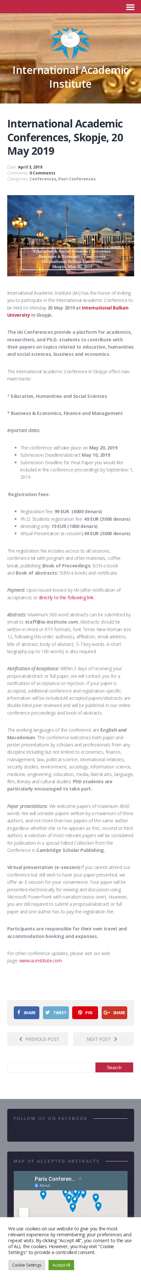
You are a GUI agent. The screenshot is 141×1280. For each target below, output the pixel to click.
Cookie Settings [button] (26, 1265)
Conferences (43, 179)
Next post (99, 1039)
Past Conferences (77, 179)
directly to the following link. (66, 597)
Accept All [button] (61, 1265)
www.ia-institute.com (40, 960)
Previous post (42, 1039)
